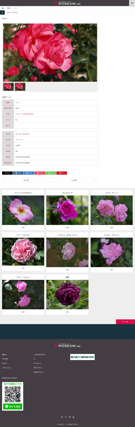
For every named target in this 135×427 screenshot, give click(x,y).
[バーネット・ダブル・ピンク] (67, 256)
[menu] (132, 3)
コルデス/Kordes (23, 209)
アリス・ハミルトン (23, 277)
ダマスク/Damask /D (70, 208)
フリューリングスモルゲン (23, 193)
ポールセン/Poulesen (23, 134)
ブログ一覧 (125, 321)
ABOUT (4, 363)
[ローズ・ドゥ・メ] (111, 213)
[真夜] (67, 297)
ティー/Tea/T (21, 250)
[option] (50, 53)
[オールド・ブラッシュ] (111, 255)
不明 (120, 208)
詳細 (23, 227)
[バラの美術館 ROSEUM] (67, 3)
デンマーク (19, 140)
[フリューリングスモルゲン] (23, 214)
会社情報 (5, 359)
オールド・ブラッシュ (111, 235)
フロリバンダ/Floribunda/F (24, 114)
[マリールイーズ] (67, 213)
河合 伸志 (77, 293)
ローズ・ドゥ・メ (111, 193)
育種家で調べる (39, 372)
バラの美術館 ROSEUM (71, 424)
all (34, 359)
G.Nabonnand (30, 250)
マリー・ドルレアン (23, 235)
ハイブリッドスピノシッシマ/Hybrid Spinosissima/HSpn (26, 207)
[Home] (2, 8)
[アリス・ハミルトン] (23, 297)
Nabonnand (31, 293)
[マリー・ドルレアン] (23, 254)
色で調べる (37, 363)
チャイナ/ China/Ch (112, 251)
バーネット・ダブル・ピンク (67, 235)
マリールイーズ (67, 193)
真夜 (67, 277)
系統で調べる (38, 368)
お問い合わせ (6, 368)
